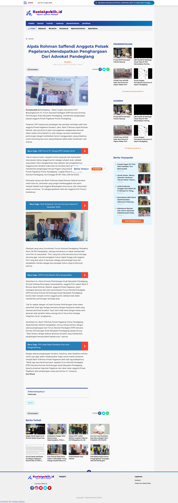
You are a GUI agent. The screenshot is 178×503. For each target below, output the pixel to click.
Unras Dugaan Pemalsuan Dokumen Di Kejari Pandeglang (143, 83)
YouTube (51, 491)
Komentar (34, 69)
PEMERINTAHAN (122, 44)
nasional (59, 23)
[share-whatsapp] (108, 69)
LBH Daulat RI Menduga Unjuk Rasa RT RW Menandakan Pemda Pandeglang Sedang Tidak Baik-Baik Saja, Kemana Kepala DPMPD (143, 62)
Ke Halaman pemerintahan (132, 91)
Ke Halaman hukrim (132, 148)
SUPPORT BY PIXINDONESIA (12, 502)
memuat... (32, 394)
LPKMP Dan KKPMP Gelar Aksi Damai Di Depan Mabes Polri (120, 83)
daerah (40, 23)
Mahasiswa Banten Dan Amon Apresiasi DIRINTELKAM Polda (125, 210)
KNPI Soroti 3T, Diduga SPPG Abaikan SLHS (56, 151)
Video (32, 28)
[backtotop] (89, 472)
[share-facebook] (100, 69)
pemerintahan (72, 23)
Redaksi (138, 480)
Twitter (46, 491)
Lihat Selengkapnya (132, 221)
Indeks (31, 23)
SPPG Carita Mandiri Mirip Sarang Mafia (55, 275)
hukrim (49, 23)
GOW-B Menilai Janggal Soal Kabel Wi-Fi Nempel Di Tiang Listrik (126, 188)
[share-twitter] (104, 69)
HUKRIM (118, 101)
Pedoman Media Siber (143, 483)
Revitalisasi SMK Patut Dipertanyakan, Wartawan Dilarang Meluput (126, 199)
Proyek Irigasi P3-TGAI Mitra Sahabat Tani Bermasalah (126, 166)
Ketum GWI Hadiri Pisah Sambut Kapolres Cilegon (116, 3)
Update (97, 169)
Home (30, 3)
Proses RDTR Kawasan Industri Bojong (121, 61)
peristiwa (86, 23)
